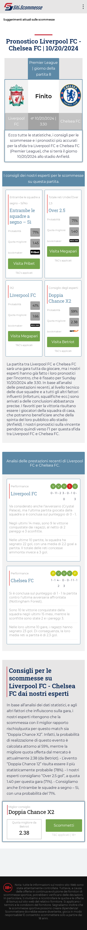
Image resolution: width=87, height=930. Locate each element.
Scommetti (64, 825)
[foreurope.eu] (23, 6)
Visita (24, 263)
